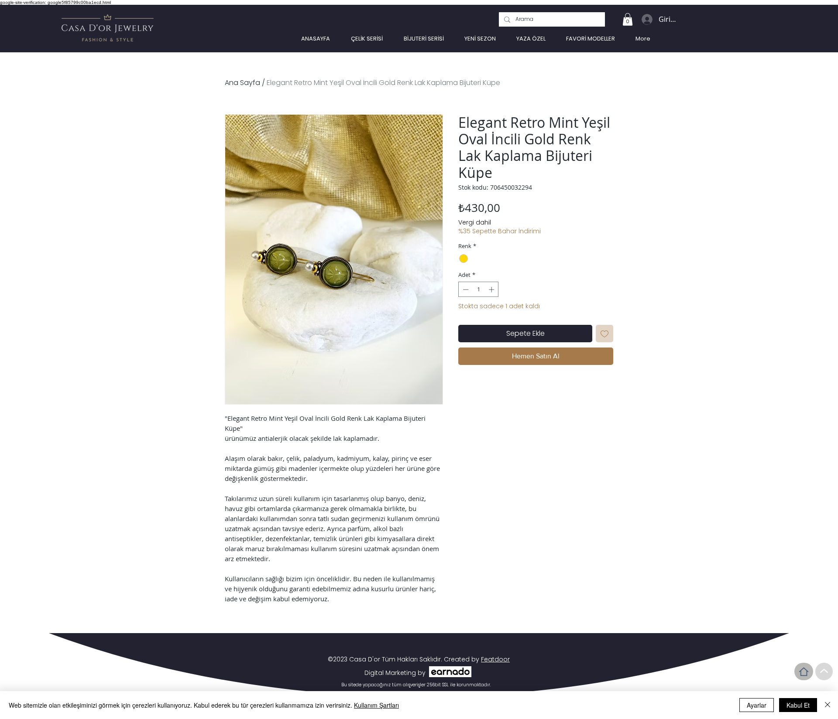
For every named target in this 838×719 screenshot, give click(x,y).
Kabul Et (798, 705)
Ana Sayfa (242, 83)
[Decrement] (465, 289)
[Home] (803, 671)
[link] (627, 19)
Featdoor (495, 659)
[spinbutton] (478, 289)
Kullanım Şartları (376, 705)
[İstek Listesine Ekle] (604, 333)
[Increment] (492, 289)
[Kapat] (827, 705)
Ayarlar (756, 705)
